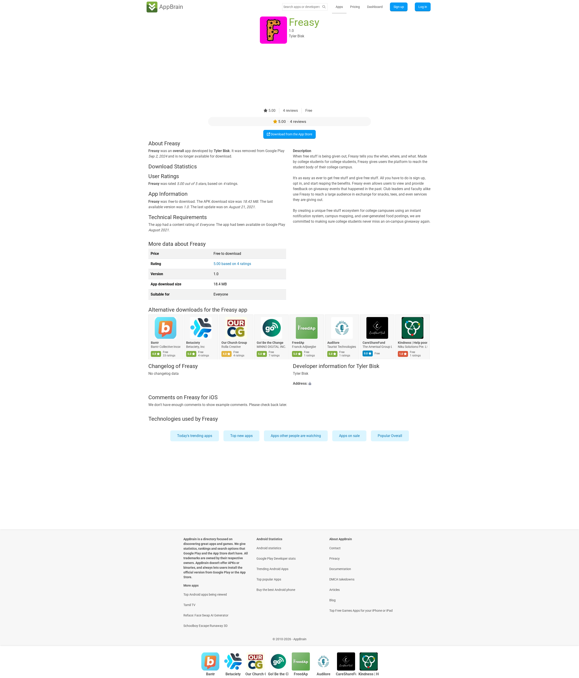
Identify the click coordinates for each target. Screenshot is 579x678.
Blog (332, 600)
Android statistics (268, 548)
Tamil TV (189, 605)
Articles (334, 590)
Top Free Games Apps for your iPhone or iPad (361, 610)
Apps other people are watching (296, 436)
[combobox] (301, 6)
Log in (422, 7)
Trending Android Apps (272, 569)
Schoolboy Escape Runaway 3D (205, 626)
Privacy (334, 558)
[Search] (323, 6)
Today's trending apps (194, 436)
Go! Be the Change (270, 343)
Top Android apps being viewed (205, 594)
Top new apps (241, 436)
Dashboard (375, 7)
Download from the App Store (291, 134)
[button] (362, 383)
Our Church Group (234, 343)
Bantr (155, 343)
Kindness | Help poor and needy (412, 343)
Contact (335, 548)
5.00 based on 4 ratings (232, 264)
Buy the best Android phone (275, 590)
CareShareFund (374, 343)
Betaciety (193, 343)
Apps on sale (349, 436)
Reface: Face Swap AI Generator (205, 615)
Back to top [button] (568, 637)
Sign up (399, 7)
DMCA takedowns (341, 579)
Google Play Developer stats (276, 558)
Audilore (333, 343)
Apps (339, 7)
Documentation (340, 569)
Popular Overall (390, 436)
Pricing (355, 7)
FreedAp (298, 343)
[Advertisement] (284, 76)
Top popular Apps (268, 579)
